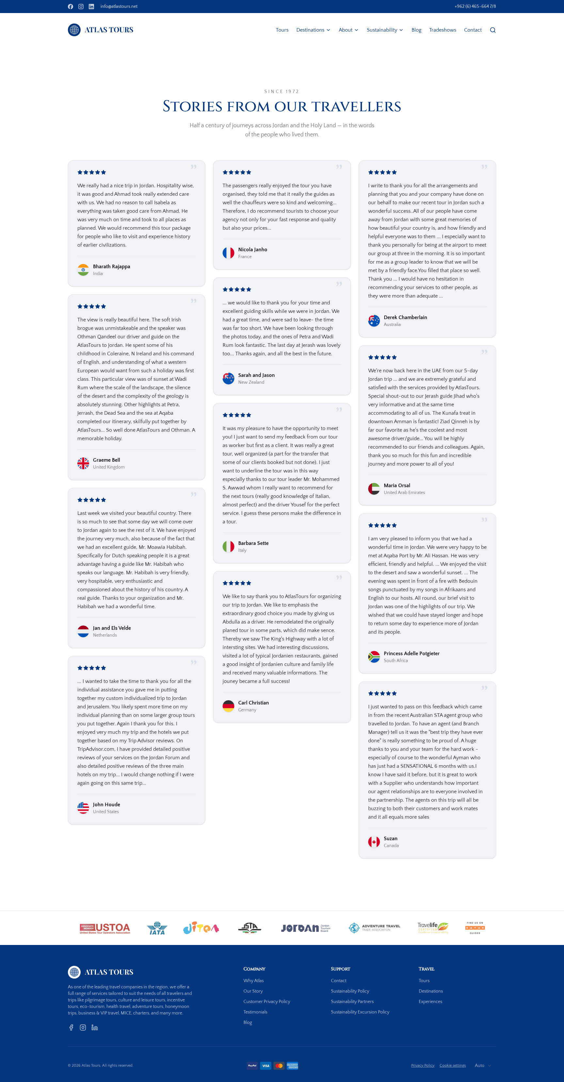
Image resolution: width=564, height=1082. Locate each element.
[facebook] (70, 6)
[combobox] (483, 1066)
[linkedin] (91, 6)
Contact (473, 30)
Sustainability (382, 30)
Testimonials (255, 1012)
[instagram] (81, 6)
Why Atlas (253, 980)
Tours (282, 30)
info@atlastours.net (119, 6)
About (345, 30)
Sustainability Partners (352, 1001)
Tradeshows (442, 30)
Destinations (310, 30)
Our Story (253, 991)
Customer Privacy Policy (266, 1001)
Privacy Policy (422, 1065)
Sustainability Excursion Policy (360, 1012)
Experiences (430, 1001)
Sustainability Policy (350, 991)
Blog (416, 30)
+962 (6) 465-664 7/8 (475, 6)
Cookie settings (453, 1065)
